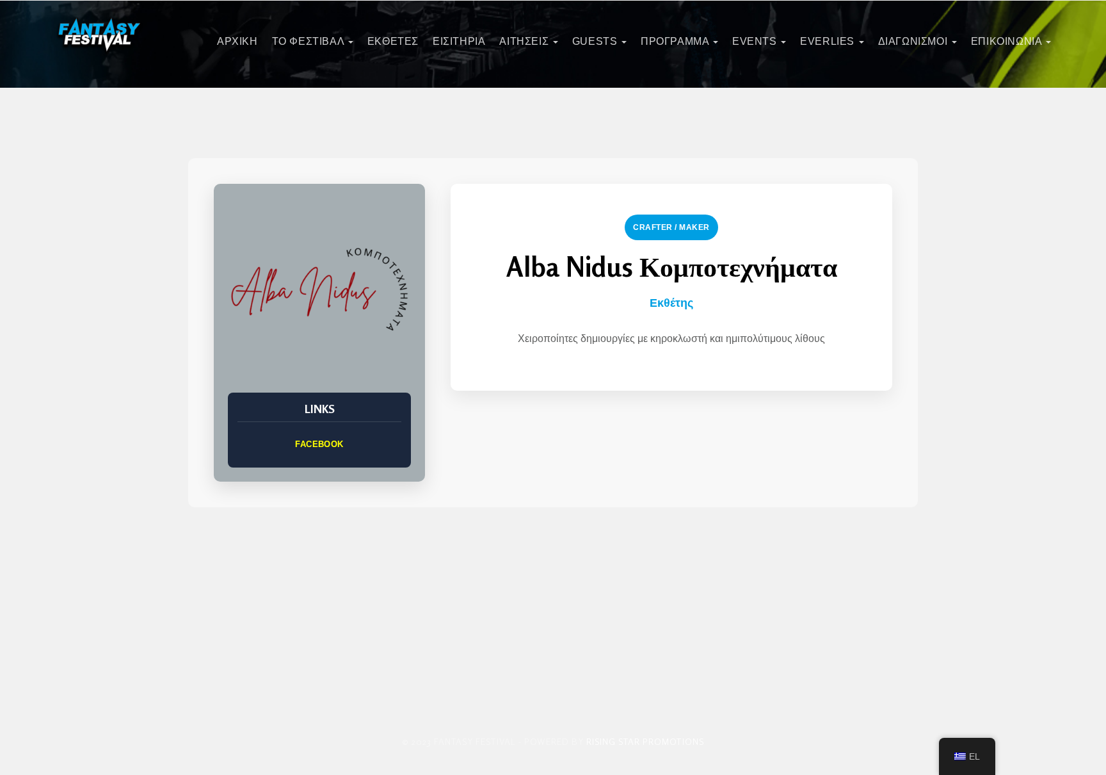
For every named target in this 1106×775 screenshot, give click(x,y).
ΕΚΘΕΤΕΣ (393, 41)
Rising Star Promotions (645, 741)
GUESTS (596, 41)
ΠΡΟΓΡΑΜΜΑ (676, 41)
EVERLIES (828, 41)
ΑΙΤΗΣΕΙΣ (525, 41)
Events (756, 41)
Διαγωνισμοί (914, 41)
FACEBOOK (319, 444)
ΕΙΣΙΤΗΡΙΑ (459, 41)
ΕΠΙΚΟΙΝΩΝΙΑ (1008, 41)
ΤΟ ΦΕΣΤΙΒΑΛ (309, 41)
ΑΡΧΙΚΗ (237, 41)
